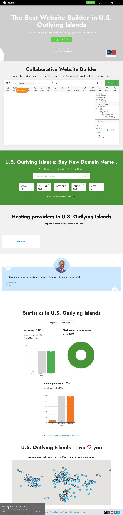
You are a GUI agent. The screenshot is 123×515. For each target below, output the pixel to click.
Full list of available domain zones (59, 196)
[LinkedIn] (115, 512)
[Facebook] (108, 512)
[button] (90, 2)
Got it (37, 507)
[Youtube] (112, 512)
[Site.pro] (105, 512)
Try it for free (61, 39)
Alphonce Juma (11, 282)
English (69, 51)
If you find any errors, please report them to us (62, 435)
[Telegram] (118, 512)
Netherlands (66, 323)
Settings (37, 511)
